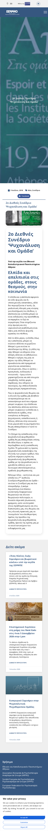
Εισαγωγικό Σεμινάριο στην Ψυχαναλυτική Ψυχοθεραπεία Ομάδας (24, 703)
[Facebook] (38, 3)
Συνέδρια (36, 190)
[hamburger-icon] (45, 12)
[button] (23, 196)
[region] (24, 813)
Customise (24, 822)
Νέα (29, 190)
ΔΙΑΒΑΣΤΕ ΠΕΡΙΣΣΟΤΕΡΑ (17, 589)
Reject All (24, 827)
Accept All (24, 817)
